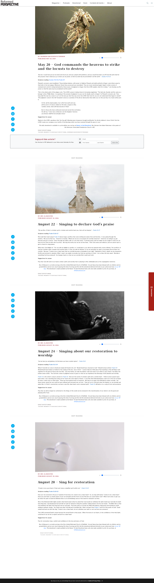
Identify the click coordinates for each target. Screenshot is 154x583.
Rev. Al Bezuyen (47, 216)
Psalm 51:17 (96, 230)
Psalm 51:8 (82, 361)
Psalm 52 (92, 384)
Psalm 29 (62, 80)
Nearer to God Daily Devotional (55, 132)
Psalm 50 (56, 237)
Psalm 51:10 (85, 488)
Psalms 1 (96, 507)
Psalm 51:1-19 (53, 364)
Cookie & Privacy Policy (94, 581)
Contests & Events (96, 3)
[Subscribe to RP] (12, 129)
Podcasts (66, 3)
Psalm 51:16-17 (53, 233)
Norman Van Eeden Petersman (53, 56)
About (109, 3)
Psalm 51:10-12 (53, 491)
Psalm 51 (114, 368)
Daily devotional (44, 130)
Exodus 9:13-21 (53, 80)
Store (85, 3)
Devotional (76, 3)
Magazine (55, 3)
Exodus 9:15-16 (106, 76)
